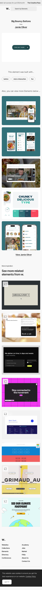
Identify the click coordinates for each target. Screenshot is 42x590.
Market (24, 551)
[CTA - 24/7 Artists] (21, 392)
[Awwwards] (7, 9)
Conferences (6, 558)
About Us (25, 558)
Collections (6, 548)
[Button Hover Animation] (21, 512)
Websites (5, 545)
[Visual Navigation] (21, 235)
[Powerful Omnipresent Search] (21, 173)
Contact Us (26, 561)
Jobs (23, 548)
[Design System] (21, 204)
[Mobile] (21, 141)
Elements (5, 551)
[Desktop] (21, 110)
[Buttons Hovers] (21, 424)
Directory (5, 555)
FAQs (24, 555)
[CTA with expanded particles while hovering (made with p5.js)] (21, 479)
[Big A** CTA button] (21, 327)
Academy (25, 545)
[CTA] (21, 295)
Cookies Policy (31, 576)
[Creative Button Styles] (21, 452)
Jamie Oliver (21, 27)
